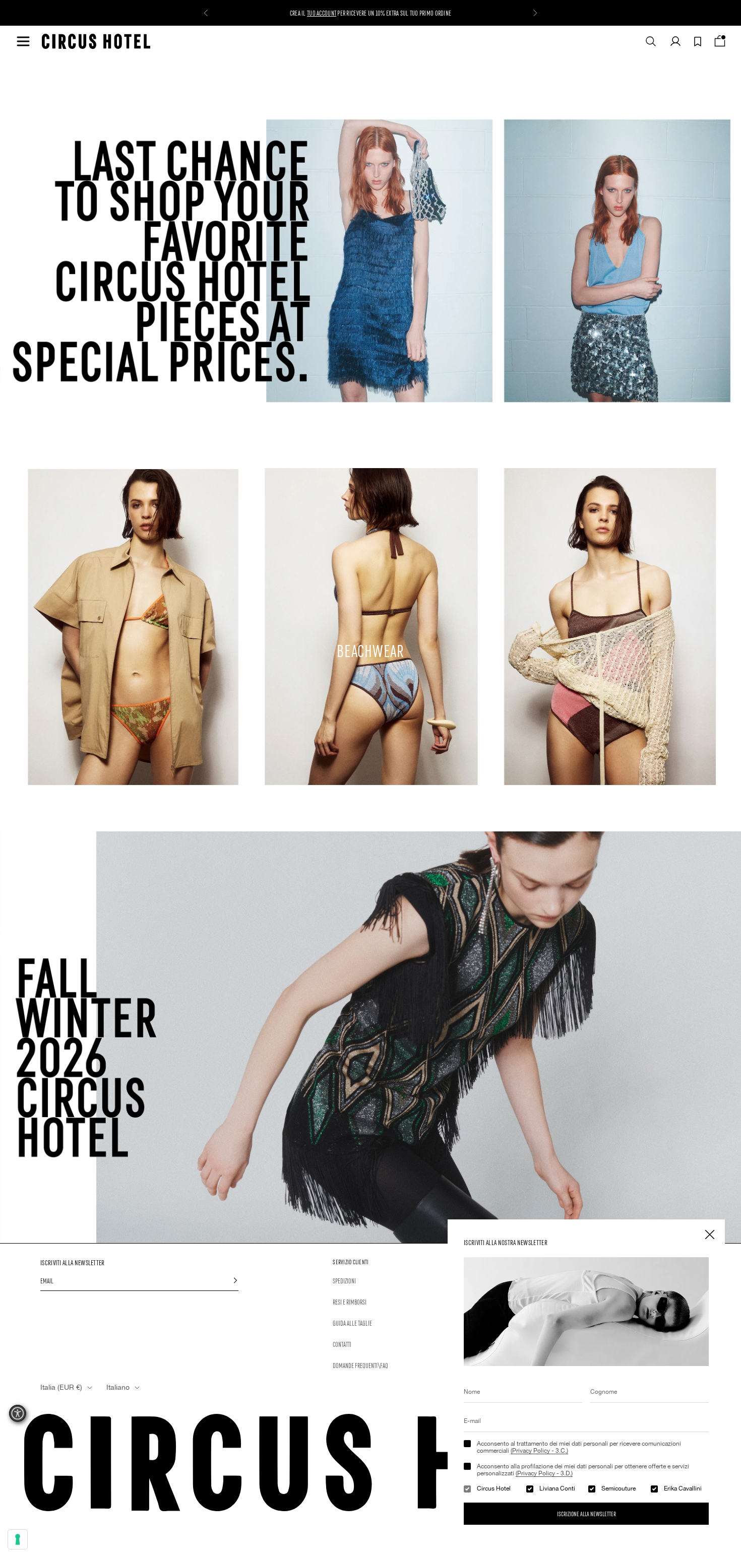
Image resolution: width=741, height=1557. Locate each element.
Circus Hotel (494, 1488)
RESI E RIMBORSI (349, 1301)
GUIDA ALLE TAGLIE (352, 1323)
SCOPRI (314, 13)
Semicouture (618, 1488)
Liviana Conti (557, 1488)
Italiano (118, 1387)
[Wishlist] (697, 41)
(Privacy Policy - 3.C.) (539, 1450)
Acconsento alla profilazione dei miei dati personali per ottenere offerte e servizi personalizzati (583, 1470)
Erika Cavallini (683, 1488)
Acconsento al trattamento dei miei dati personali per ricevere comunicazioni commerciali (579, 1447)
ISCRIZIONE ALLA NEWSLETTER (586, 1513)
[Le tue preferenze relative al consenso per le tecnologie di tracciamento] (17, 1539)
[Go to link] (370, 1037)
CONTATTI (342, 1344)
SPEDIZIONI (344, 1280)
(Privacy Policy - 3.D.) (544, 1473)
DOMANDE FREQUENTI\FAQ (360, 1365)
